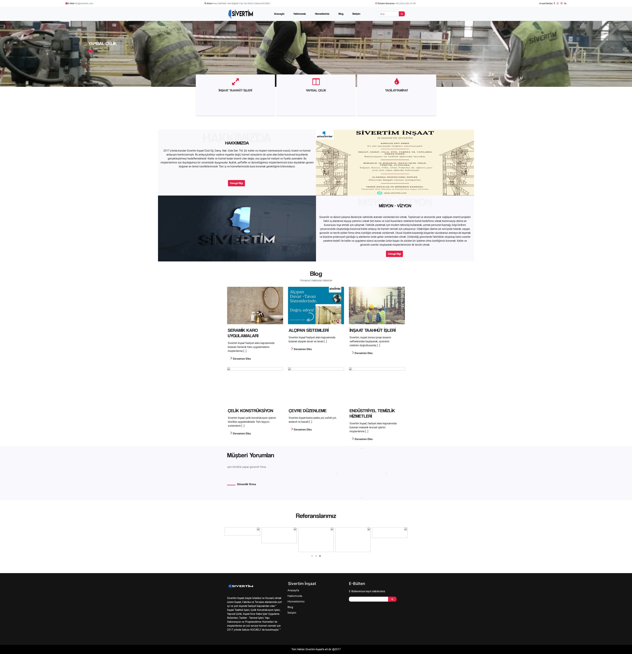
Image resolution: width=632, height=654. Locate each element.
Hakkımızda (300, 13)
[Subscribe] (392, 599)
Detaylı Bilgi (236, 183)
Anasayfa (279, 13)
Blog (341, 13)
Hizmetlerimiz (322, 13)
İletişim (356, 13)
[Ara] (402, 13)
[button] (47, 54)
